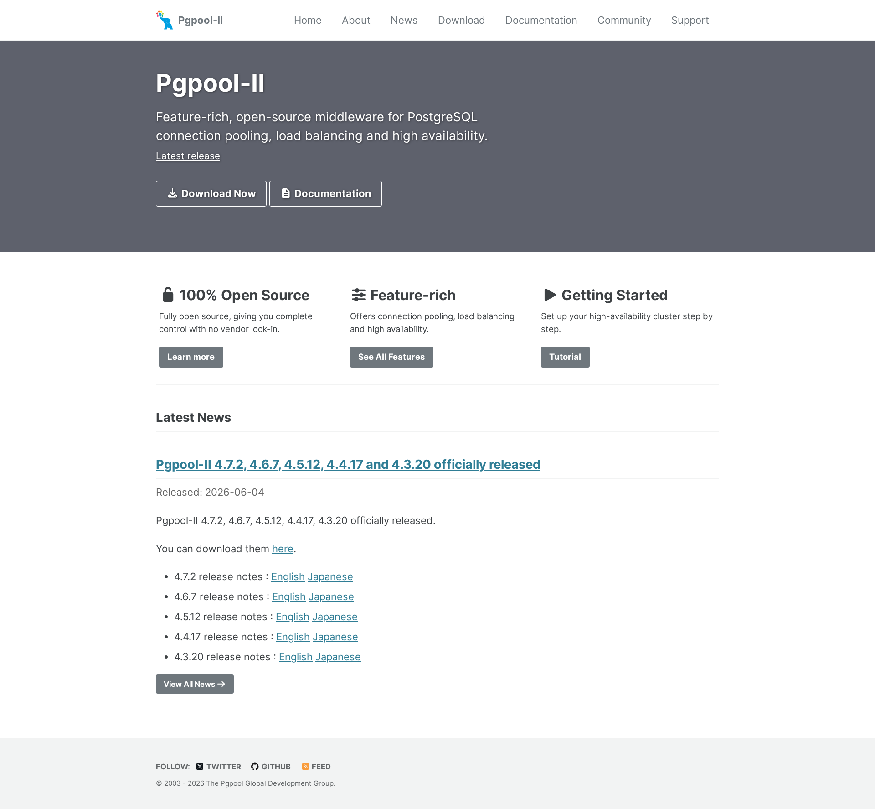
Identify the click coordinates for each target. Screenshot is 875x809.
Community (624, 20)
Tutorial (565, 357)
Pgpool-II (200, 20)
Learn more (191, 357)
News (404, 20)
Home (308, 20)
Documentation (541, 20)
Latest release (188, 155)
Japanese (330, 576)
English (288, 576)
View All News (190, 684)
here (282, 549)
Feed (320, 766)
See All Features (391, 357)
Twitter (223, 766)
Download (461, 20)
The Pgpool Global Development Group (270, 783)
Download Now (217, 193)
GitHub (275, 766)
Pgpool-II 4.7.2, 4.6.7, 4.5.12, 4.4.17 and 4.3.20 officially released (348, 464)
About (356, 20)
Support (690, 20)
